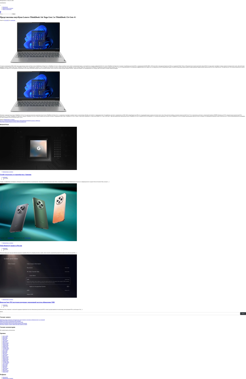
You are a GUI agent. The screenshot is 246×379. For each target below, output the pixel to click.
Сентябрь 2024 (6, 362)
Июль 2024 (5, 364)
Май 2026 (5, 339)
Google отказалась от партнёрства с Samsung (15, 174)
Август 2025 (5, 349)
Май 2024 (5, 367)
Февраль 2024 (6, 370)
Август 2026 (5, 336)
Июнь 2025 (5, 352)
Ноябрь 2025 (5, 346)
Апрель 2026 (5, 340)
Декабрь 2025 (5, 345)
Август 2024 (5, 363)
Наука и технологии (7, 9)
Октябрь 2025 (6, 347)
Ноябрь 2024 (5, 360)
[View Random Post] (0, 11)
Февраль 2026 (6, 343)
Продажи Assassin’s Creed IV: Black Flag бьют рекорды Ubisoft (13, 324)
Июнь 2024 (5, 366)
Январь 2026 (5, 344)
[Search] (0, 12)
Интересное (5, 7)
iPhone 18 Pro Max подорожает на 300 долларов (10, 321)
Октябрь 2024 (6, 361)
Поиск (1, 311)
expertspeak (12, 20)
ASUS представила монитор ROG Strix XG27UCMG (11, 322)
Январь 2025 (5, 357)
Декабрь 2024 (5, 359)
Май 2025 (5, 353)
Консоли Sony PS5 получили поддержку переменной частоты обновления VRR (27, 302)
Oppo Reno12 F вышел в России (11, 245)
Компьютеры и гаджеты (8, 8)
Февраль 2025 (6, 356)
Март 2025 (5, 355)
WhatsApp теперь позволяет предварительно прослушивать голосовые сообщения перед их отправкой (22, 319)
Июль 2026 (5, 337)
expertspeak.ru (3, 2)
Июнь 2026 (5, 338)
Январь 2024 (5, 371)
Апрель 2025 (5, 354)
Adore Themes (28, 237)
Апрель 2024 (5, 368)
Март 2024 (5, 369)
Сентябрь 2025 (6, 348)
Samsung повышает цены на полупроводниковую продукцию (13, 323)
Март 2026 (5, 341)
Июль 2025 (5, 351)
